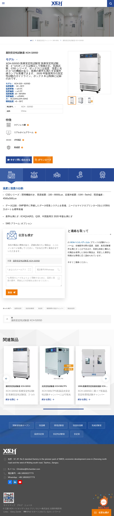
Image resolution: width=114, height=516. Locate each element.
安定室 (40, 308)
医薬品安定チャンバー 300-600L (48, 40)
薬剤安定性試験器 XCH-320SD (26, 261)
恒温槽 (42, 425)
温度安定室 (17, 308)
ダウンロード (44, 160)
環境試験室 (59, 425)
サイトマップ (9, 505)
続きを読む (10, 399)
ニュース (28, 505)
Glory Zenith (15, 512)
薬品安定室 (71, 308)
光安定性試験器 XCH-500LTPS (53, 386)
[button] (6, 378)
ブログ (20, 505)
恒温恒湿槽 (78, 425)
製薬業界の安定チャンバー (55, 308)
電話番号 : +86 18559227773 (21, 473)
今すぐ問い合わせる (20, 160)
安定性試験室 (30, 308)
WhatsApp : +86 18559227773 (21, 477)
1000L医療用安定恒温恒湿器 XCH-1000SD (93, 386)
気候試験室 (96, 425)
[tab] (11, 174)
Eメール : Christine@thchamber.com (24, 469)
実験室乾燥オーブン (21, 425)
